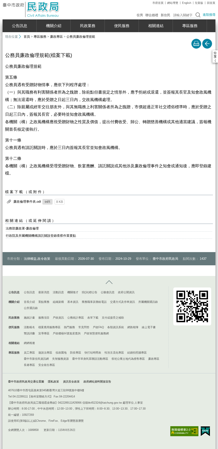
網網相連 (29, 343)
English (186, 2)
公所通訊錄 (31, 308)
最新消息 (43, 292)
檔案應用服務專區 (49, 327)
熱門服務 (69, 327)
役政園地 (61, 352)
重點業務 (43, 301)
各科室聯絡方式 (40, 396)
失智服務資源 (60, 358)
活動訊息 (58, 292)
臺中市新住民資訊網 (36, 358)
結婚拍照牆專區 (137, 352)
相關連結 (156, 26)
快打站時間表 (93, 352)
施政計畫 (29, 317)
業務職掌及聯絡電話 (94, 301)
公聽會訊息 (108, 292)
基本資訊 (72, 301)
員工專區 (29, 352)
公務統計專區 (75, 317)
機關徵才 (72, 292)
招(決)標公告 (89, 292)
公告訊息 (19, 26)
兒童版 (199, 2)
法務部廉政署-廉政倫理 (22, 228)
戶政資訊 (58, 317)
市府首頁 (158, 2)
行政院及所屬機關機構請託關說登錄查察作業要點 (41, 235)
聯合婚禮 (151, 15)
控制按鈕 (109, 282)
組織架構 (58, 301)
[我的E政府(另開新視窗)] (205, 431)
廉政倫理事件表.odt (27, 201)
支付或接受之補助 (113, 317)
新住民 (165, 15)
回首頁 (211, 2)
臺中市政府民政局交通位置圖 (26, 381)
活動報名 (29, 327)
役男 (140, 15)
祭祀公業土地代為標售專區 (128, 358)
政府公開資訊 (126, 292)
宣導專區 (43, 333)
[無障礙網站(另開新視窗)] (184, 431)
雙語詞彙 (29, 333)
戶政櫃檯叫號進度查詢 (66, 333)
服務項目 (43, 317)
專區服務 (190, 26)
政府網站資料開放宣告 (97, 381)
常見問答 (83, 327)
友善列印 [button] (196, 44)
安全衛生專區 (46, 365)
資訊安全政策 (71, 381)
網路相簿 (132, 327)
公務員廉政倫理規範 (80, 36)
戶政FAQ (98, 327)
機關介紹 (53, 26)
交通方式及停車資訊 (122, 301)
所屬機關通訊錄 (148, 301)
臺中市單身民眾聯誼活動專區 (90, 358)
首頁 (27, 36)
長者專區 (29, 365)
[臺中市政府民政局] (31, 9)
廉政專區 (56, 36)
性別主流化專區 (114, 352)
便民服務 (121, 26)
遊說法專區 (45, 352)
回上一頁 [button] (207, 44)
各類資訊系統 (115, 327)
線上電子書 (149, 327)
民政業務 (87, 26)
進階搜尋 (209, 14)
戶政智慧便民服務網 (96, 333)
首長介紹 (29, 301)
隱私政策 (53, 381)
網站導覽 (172, 2)
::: (4, 277)
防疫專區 (75, 352)
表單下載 (92, 317)
